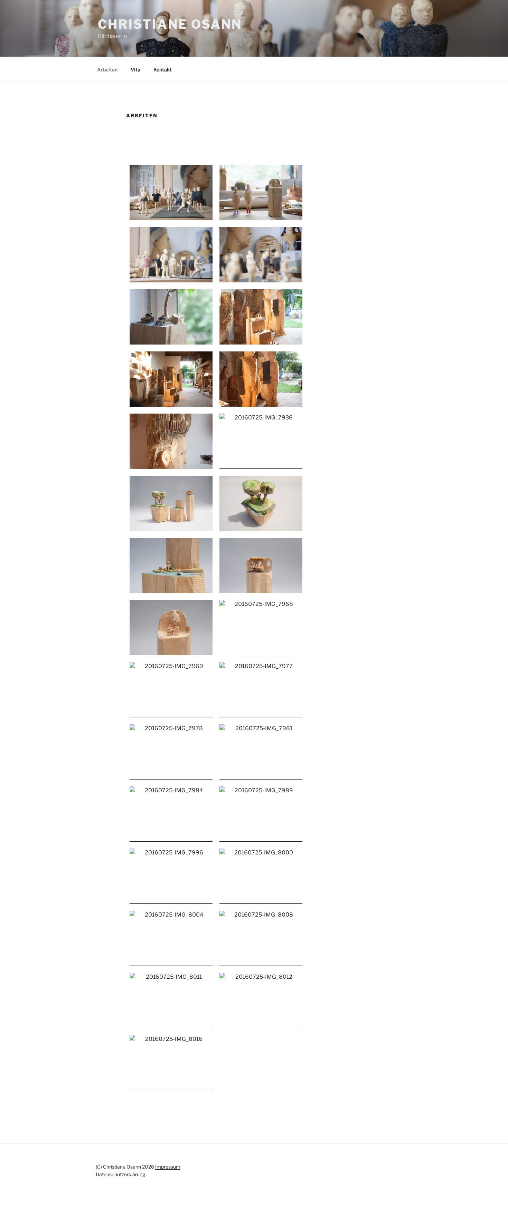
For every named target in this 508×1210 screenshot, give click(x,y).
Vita (135, 69)
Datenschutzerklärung (120, 1174)
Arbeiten (107, 69)
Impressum (167, 1167)
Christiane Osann (170, 24)
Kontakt (162, 69)
